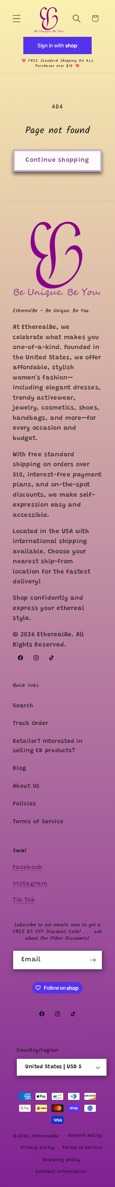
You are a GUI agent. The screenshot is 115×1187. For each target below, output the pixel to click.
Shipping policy (61, 1160)
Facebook (27, 868)
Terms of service (82, 1148)
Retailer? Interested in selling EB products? (48, 746)
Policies (24, 804)
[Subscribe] (93, 960)
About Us (26, 786)
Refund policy (86, 1136)
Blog (19, 768)
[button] (16, 18)
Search (23, 706)
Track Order (31, 724)
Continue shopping (57, 160)
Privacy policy (38, 1148)
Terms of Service (38, 822)
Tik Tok (24, 900)
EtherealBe (46, 1136)
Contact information (61, 1172)
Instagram (30, 884)
